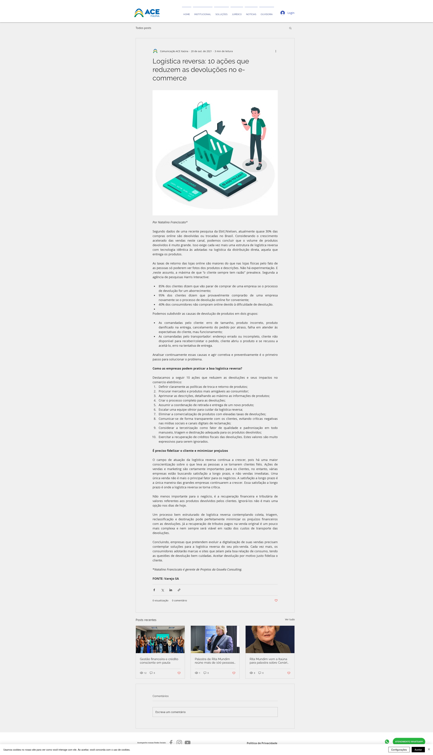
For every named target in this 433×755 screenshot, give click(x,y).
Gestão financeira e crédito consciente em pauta (159, 660)
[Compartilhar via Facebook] (154, 590)
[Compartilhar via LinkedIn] (170, 590)
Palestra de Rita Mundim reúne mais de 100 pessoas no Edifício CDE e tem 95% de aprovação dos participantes (214, 660)
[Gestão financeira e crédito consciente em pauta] (160, 639)
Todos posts (143, 28)
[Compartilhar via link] (179, 590)
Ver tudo (290, 619)
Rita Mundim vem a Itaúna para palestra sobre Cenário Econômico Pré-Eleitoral (269, 660)
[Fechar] (429, 749)
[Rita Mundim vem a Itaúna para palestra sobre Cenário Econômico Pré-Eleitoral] (270, 639)
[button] (290, 28)
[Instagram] (179, 742)
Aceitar (418, 749)
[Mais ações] (276, 51)
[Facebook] (171, 742)
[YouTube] (187, 742)
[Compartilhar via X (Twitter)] (162, 590)
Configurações (399, 749)
